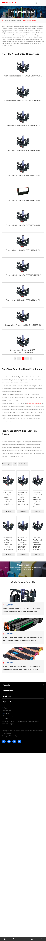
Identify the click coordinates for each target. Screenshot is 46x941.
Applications (8, 691)
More (9, 511)
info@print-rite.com (8, 716)
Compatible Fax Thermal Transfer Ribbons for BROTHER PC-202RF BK (8, 498)
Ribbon (19, 20)
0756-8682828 (6, 710)
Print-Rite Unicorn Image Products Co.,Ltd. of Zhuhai (25, 730)
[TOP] (41, 939)
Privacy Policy (13, 736)
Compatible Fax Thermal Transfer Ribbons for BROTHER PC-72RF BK (37, 543)
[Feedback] (32, 939)
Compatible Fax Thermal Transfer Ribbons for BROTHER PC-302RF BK (23, 498)
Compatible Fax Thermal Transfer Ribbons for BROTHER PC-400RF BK (37, 499)
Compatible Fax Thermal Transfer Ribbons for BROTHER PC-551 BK (22, 543)
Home (6, 20)
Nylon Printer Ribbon (29, 20)
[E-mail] (23, 939)
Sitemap (4, 736)
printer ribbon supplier (34, 403)
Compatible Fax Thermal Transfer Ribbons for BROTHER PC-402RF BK (8, 543)
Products (12, 20)
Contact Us (23, 573)
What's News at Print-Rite (23, 582)
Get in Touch (23, 565)
